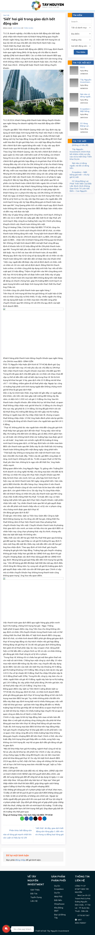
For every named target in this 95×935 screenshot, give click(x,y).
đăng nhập (20, 860)
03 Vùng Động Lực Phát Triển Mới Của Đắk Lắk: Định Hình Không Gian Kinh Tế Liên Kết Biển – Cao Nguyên (86, 124)
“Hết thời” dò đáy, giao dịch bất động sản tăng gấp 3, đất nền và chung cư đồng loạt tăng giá (49, 831)
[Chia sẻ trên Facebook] (26, 818)
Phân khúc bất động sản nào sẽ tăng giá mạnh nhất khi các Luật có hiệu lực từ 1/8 (17, 834)
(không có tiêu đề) (80, 145)
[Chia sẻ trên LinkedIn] (44, 818)
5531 (82, 67)
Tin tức (6, 15)
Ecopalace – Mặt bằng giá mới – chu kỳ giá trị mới (86, 110)
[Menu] (4, 5)
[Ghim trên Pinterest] (40, 818)
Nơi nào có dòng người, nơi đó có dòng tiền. (85, 95)
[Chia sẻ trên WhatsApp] (22, 818)
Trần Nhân (28, 28)
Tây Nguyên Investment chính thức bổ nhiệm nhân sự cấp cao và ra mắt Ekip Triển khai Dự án (86, 81)
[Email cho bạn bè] (35, 818)
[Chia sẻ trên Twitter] (31, 818)
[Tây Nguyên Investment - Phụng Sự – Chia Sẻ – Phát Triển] (47, 5)
